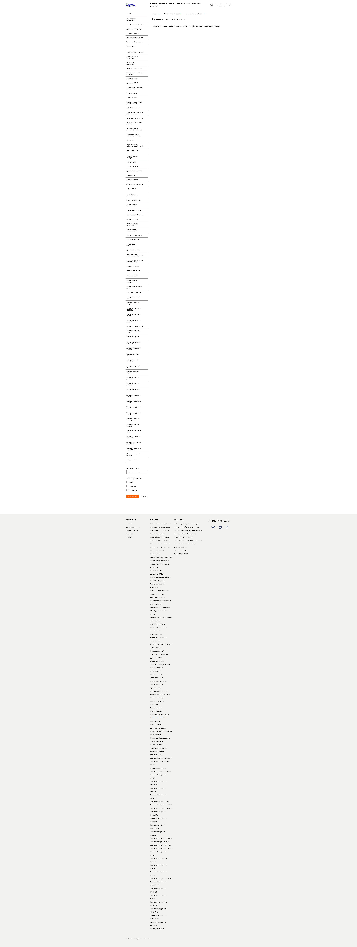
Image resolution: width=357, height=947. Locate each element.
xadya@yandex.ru (181, 547)
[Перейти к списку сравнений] (220, 5)
